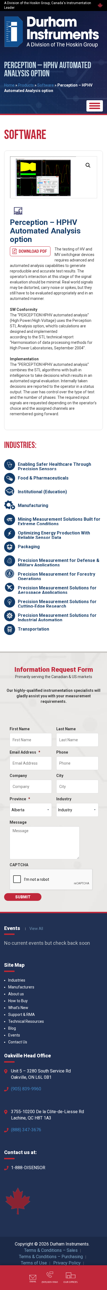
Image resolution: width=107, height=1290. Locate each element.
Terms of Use (34, 1263)
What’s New (18, 1007)
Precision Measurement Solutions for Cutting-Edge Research (57, 604)
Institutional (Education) (42, 491)
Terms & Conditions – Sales (51, 1250)
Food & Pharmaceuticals (43, 478)
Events (14, 1035)
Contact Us (17, 1042)
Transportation (33, 629)
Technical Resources (26, 1021)
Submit (22, 897)
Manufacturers (21, 987)
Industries (16, 980)
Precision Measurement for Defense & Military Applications (58, 563)
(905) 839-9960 (26, 1088)
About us (16, 994)
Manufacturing (33, 505)
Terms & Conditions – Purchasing (51, 1256)
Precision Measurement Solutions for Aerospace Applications (57, 590)
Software (45, 85)
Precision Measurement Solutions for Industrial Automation (57, 618)
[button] (88, 165)
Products (26, 85)
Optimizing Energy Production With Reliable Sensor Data (54, 535)
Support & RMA (21, 1014)
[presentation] (51, 879)
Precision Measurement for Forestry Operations (56, 577)
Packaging (29, 546)
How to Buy (18, 1001)
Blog (12, 1028)
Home (9, 85)
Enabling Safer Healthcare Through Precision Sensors (54, 467)
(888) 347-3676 (26, 1129)
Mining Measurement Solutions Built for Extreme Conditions (59, 522)
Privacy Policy (67, 1263)
